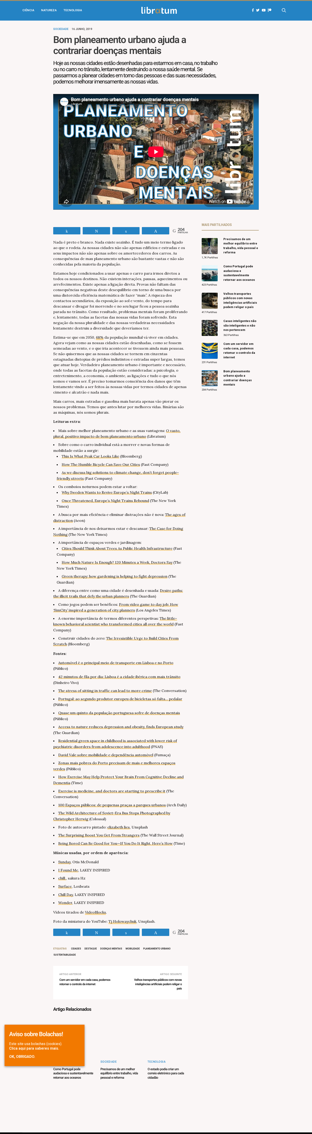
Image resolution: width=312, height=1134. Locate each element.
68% (99, 337)
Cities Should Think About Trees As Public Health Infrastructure (117, 548)
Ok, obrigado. (22, 1056)
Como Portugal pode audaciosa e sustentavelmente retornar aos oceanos (73, 1073)
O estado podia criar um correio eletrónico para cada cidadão (166, 1073)
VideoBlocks (95, 912)
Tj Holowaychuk (122, 921)
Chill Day (65, 894)
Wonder (65, 902)
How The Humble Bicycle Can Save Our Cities (101, 464)
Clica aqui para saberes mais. (34, 1048)
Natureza (49, 10)
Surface (65, 886)
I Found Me (68, 870)
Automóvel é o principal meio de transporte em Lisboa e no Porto (115, 662)
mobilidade (133, 948)
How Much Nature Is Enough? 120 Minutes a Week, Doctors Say (117, 562)
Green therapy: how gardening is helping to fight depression (114, 576)
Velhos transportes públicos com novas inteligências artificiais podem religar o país (158, 984)
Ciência (28, 10)
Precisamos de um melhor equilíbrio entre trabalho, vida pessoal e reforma (119, 1073)
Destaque (91, 948)
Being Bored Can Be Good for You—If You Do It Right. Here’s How (115, 843)
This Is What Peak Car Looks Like (90, 456)
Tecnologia (72, 10)
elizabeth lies (118, 827)
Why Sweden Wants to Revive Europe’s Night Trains (107, 492)
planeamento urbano (157, 948)
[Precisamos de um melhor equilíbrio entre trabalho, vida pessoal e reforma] (120, 1037)
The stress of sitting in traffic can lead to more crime (105, 690)
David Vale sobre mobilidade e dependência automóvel (105, 755)
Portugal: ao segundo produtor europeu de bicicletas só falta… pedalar (120, 699)
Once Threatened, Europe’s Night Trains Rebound (105, 500)
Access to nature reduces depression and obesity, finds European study (120, 726)
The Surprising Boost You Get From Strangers (99, 835)
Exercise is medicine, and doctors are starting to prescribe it (111, 791)
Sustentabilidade (64, 955)
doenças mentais (111, 948)
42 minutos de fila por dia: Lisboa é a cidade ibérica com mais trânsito (119, 676)
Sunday (64, 862)
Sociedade (61, 29)
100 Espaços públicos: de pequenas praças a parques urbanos (112, 805)
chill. (62, 878)
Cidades (76, 948)
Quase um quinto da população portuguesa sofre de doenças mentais (119, 712)
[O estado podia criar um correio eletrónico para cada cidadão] (168, 1037)
